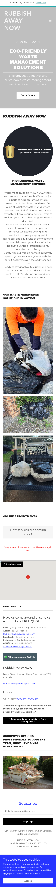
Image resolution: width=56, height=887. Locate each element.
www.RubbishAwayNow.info (17, 646)
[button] (50, 20)
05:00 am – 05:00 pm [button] (27, 699)
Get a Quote (28, 95)
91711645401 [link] (31, 42)
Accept (28, 881)
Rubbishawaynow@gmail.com (19, 634)
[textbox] (28, 811)
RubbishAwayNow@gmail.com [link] (19, 683)
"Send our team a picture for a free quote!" (28, 720)
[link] (20, 29)
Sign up (28, 821)
